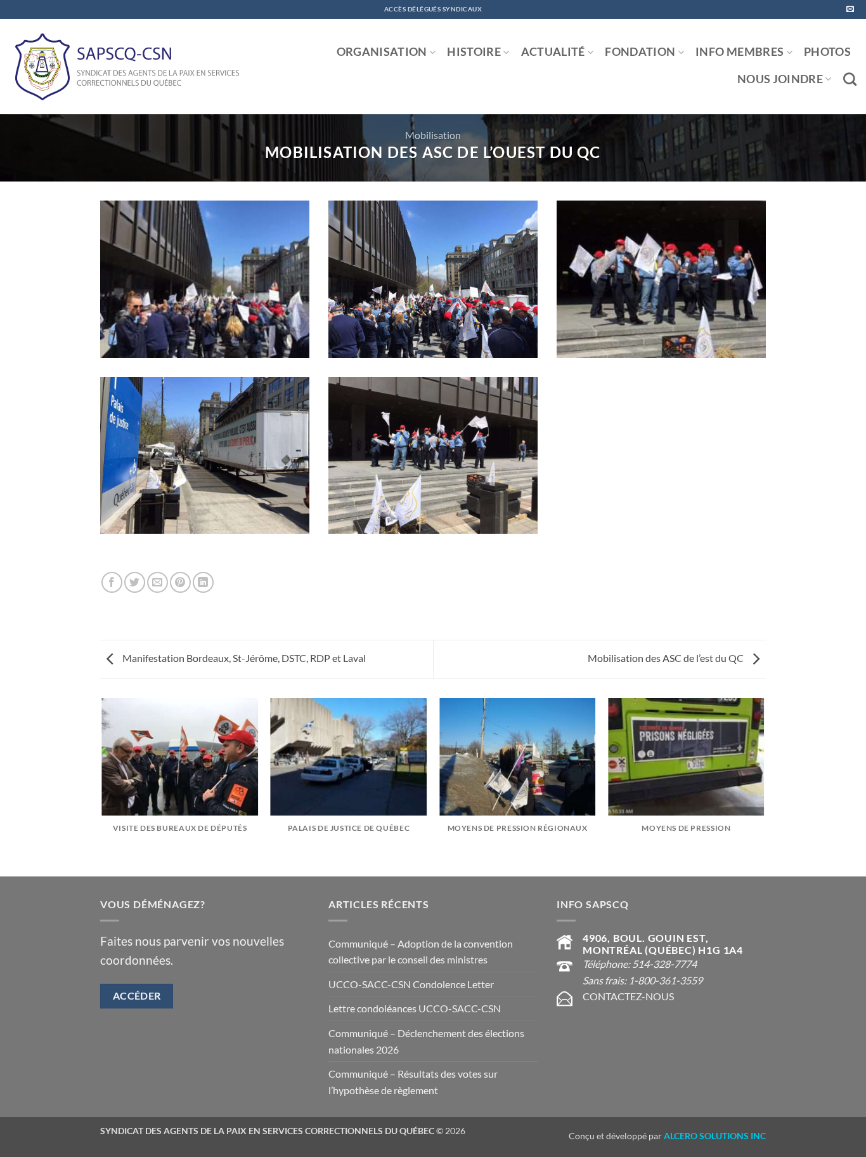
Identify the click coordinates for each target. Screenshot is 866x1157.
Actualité (553, 51)
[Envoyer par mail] (157, 582)
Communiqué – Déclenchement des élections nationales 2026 (426, 1041)
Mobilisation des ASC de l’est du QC (667, 658)
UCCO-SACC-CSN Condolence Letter (411, 984)
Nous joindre (780, 79)
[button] (205, 289)
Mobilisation (433, 135)
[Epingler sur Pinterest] (180, 582)
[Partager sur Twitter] (134, 582)
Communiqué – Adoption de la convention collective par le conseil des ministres (420, 951)
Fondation (640, 51)
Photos (827, 51)
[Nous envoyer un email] (850, 9)
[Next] (763, 786)
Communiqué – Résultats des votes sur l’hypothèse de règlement (413, 1082)
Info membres (739, 51)
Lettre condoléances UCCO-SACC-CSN (414, 1008)
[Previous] (102, 786)
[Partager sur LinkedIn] (203, 582)
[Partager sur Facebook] (111, 582)
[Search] (849, 79)
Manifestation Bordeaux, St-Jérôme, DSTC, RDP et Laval (243, 658)
